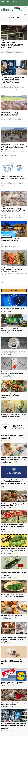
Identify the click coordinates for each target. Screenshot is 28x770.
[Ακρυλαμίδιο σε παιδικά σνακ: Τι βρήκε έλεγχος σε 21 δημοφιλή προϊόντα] (14, 607)
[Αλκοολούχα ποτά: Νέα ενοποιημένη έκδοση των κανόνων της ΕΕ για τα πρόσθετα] (14, 300)
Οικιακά (3, 642)
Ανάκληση (3, 531)
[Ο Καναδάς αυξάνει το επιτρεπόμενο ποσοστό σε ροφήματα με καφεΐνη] (14, 343)
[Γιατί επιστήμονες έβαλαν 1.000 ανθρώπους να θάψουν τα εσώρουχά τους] (14, 695)
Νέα (3, 110)
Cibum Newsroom (5, 123)
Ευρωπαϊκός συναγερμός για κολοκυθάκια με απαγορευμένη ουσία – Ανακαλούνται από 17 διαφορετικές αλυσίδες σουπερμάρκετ (13, 550)
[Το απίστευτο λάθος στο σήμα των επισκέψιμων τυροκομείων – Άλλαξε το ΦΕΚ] (14, 166)
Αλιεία (3, 206)
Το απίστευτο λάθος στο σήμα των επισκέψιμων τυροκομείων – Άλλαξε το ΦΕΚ (13, 178)
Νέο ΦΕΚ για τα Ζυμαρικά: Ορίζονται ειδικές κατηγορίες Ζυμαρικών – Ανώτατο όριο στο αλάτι (13, 269)
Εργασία (3, 75)
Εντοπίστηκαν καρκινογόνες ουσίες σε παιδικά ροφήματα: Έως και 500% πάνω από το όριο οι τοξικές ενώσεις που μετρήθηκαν (14, 459)
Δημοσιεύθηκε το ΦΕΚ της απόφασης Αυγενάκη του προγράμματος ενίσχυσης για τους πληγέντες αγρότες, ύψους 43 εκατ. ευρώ (14, 146)
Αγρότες (4, 40)
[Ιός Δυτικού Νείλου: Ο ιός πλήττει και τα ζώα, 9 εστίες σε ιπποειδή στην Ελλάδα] (14, 406)
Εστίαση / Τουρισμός (6, 236)
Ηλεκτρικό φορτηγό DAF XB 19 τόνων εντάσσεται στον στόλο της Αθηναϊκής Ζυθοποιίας (11, 330)
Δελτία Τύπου (4, 333)
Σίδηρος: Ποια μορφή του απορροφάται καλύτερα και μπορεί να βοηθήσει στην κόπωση (11, 661)
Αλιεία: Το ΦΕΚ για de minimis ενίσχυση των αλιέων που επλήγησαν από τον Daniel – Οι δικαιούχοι (13, 210)
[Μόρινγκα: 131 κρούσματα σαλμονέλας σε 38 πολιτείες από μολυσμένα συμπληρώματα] (14, 586)
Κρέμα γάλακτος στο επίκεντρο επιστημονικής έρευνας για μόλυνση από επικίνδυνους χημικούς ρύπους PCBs (12, 373)
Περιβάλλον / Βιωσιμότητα (7, 706)
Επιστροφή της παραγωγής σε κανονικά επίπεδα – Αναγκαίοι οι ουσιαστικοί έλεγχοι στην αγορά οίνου (13, 437)
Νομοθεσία (4, 265)
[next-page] (8, 283)
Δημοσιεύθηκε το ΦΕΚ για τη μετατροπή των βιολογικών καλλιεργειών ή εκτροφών (10, 114)
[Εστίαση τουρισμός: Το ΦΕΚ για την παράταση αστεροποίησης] (14, 229)
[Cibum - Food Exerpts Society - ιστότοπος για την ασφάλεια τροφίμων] (11, 9)
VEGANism (3, 397)
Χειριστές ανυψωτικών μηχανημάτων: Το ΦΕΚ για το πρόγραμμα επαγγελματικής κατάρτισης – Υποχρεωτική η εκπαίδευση (13, 80)
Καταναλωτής (4, 730)
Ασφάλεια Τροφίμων (6, 311)
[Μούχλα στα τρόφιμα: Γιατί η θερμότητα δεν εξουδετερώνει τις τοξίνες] (14, 496)
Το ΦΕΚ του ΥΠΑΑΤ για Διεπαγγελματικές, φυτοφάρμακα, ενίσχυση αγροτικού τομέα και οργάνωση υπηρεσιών (12, 45)
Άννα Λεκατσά (4, 56)
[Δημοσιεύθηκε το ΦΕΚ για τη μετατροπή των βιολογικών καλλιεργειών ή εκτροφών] (14, 102)
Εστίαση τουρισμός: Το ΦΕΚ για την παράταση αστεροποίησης (13, 239)
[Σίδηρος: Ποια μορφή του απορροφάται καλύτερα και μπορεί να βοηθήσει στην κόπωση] (14, 652)
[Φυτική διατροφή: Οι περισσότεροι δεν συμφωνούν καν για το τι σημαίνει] (14, 386)
